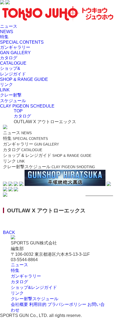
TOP (18, 111)
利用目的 (37, 304)
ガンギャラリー (26, 276)
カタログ (19, 281)
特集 (15, 270)
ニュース (19, 264)
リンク (17, 293)
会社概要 (19, 304)
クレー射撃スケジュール (34, 298)
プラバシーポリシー (66, 304)
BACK (9, 232)
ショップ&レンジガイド (34, 287)
